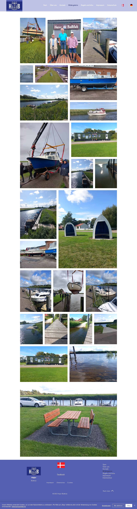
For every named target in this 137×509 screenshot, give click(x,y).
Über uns (106, 467)
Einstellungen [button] (106, 506)
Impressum (107, 476)
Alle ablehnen (118, 506)
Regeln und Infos (109, 473)
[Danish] (124, 5)
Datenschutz (107, 478)
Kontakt (106, 469)
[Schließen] (134, 505)
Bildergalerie (107, 471)
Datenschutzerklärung (19, 506)
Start (104, 464)
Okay (128, 506)
